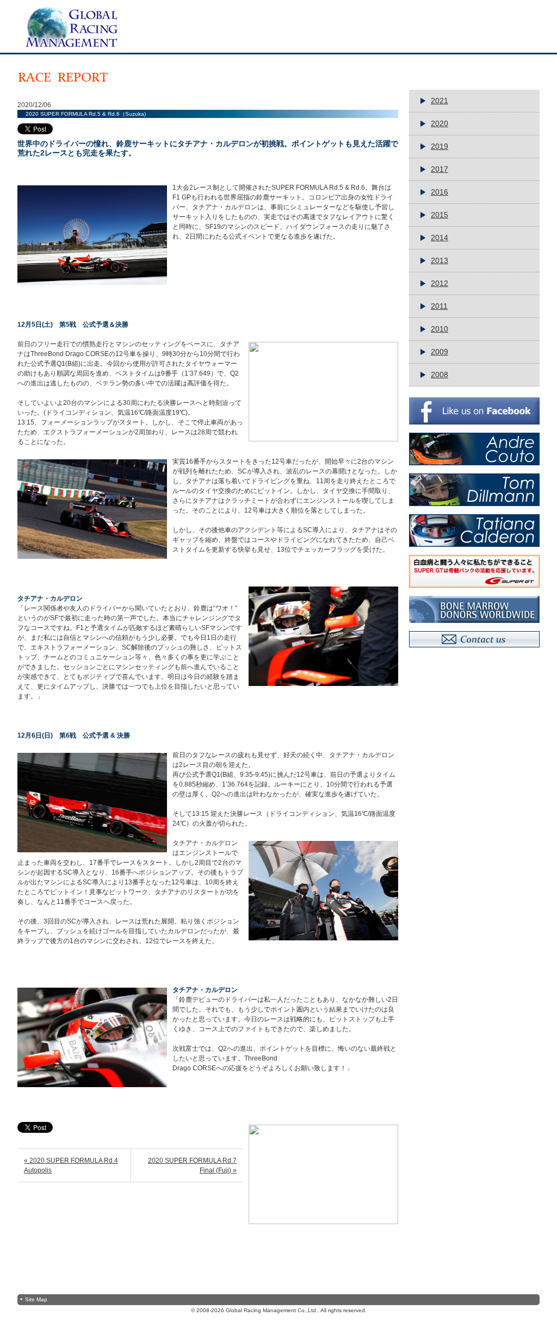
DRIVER (281, 39)
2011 (439, 306)
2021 (439, 100)
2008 (439, 374)
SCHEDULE (337, 39)
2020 (439, 123)
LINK (437, 39)
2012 (439, 283)
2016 (439, 192)
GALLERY (394, 39)
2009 (439, 351)
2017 (439, 169)
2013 (439, 260)
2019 (439, 146)
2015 (439, 214)
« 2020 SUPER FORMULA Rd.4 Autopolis (71, 1165)
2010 (439, 329)
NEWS (237, 39)
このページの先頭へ (278, 1276)
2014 (439, 237)
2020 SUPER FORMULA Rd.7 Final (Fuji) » (192, 1165)
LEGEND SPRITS (497, 39)
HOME (195, 39)
